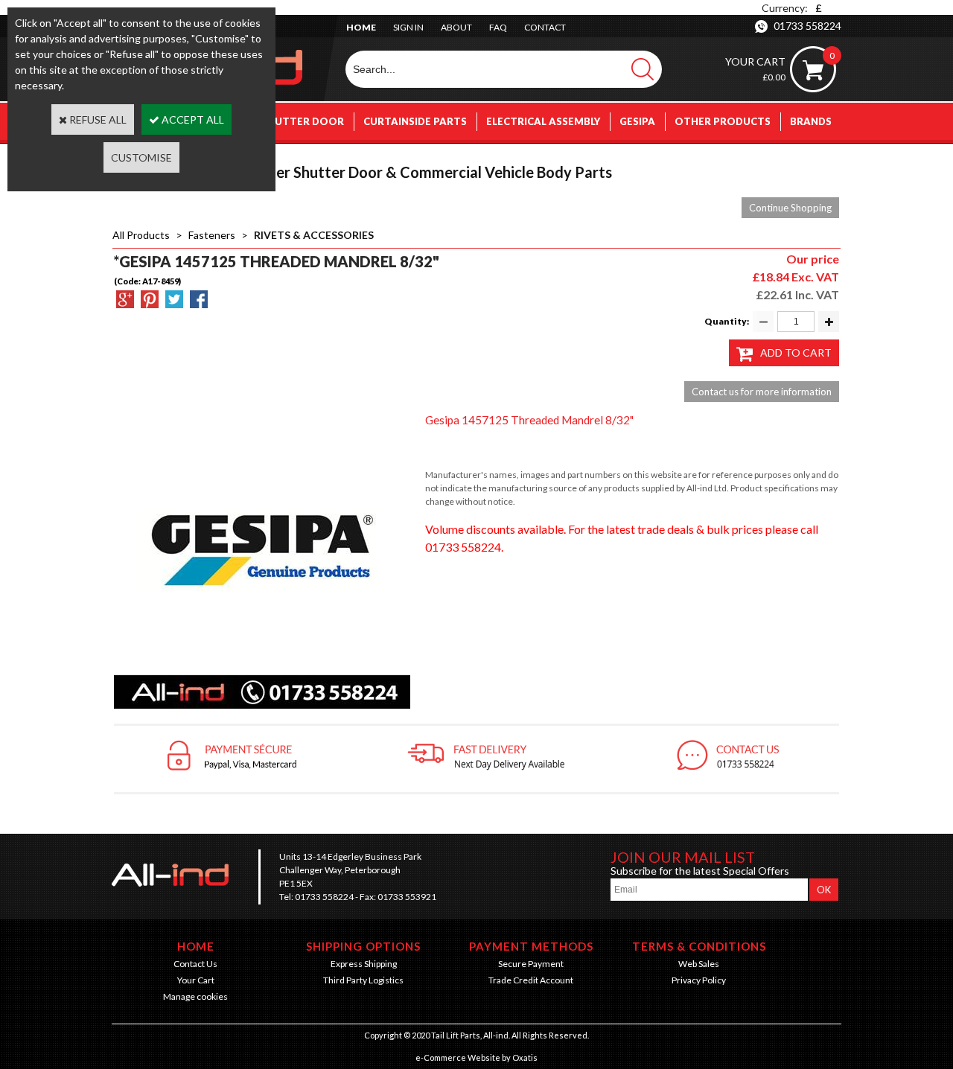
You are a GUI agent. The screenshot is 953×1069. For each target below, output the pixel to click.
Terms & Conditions (699, 946)
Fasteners (211, 235)
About (456, 27)
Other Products (723, 121)
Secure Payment (531, 963)
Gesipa (637, 121)
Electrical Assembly (543, 121)
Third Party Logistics (363, 980)
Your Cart (195, 980)
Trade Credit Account (530, 980)
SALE (819, 159)
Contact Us (195, 963)
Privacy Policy (699, 980)
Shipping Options (363, 946)
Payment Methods (531, 946)
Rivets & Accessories (314, 235)
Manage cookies (195, 996)
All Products (141, 235)
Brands (811, 121)
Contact (545, 27)
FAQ (498, 27)
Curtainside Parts (415, 121)
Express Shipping (364, 963)
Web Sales (698, 963)
